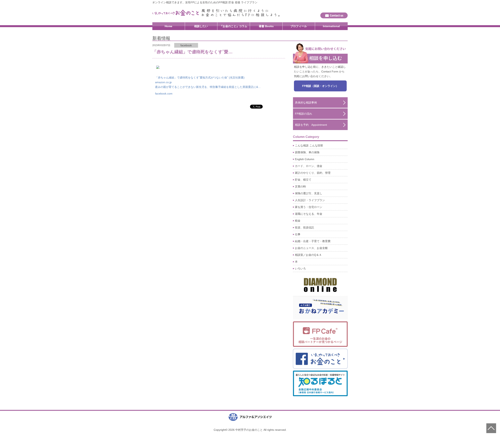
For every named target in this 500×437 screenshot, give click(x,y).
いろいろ (300, 268)
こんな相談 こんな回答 (309, 145)
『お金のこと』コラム (233, 26)
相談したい (201, 26)
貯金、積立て (303, 179)
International (331, 26)
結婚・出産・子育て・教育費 (312, 241)
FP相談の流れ (303, 113)
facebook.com (163, 93)
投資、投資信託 (304, 227)
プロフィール (298, 26)
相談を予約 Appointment (311, 124)
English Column (304, 159)
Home (168, 26)
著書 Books (266, 26)
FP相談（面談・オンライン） (320, 85)
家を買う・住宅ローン (308, 207)
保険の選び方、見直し (308, 193)
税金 (297, 220)
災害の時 (300, 186)
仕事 (297, 234)
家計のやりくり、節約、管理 (312, 172)
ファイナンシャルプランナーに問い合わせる (334, 15)
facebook (186, 45)
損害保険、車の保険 (307, 152)
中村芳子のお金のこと (175, 13)
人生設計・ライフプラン (310, 200)
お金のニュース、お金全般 (311, 248)
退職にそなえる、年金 (308, 213)
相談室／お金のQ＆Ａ (308, 254)
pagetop (491, 428)
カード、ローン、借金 (308, 166)
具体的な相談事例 (306, 102)
